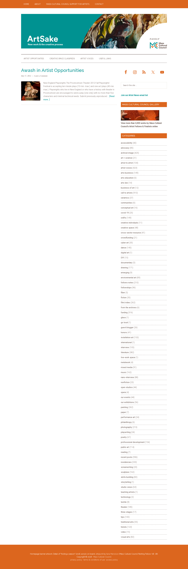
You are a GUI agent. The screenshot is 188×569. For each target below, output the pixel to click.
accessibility (126, 143)
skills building (127, 477)
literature (125, 352)
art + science (126, 158)
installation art (127, 337)
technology (126, 497)
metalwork (125, 362)
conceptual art (127, 208)
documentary (126, 262)
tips (122, 517)
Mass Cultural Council (102, 557)
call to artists (126, 193)
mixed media (126, 367)
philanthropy (126, 422)
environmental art (128, 277)
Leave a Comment (40, 76)
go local (124, 322)
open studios (127, 387)
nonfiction (125, 382)
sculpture (125, 472)
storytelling (126, 482)
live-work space (128, 357)
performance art (128, 417)
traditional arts (127, 522)
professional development (133, 442)
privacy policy (76, 560)
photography (126, 427)
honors (124, 332)
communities (126, 203)
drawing (124, 267)
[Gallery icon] (140, 120)
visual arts (125, 537)
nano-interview (127, 377)
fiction (123, 297)
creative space (127, 228)
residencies (126, 462)
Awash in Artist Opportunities (52, 70)
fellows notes (127, 282)
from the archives (128, 307)
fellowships (126, 287)
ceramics (125, 198)
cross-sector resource (131, 232)
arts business (127, 173)
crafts (123, 218)
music (123, 372)
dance (123, 247)
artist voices (126, 168)
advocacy (125, 148)
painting (124, 407)
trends (124, 527)
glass (123, 317)
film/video (125, 302)
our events (125, 397)
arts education (127, 178)
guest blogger (127, 327)
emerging (125, 272)
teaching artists (128, 492)
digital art (125, 252)
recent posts (126, 457)
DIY (122, 257)
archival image (127, 153)
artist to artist (127, 163)
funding (124, 312)
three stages (126, 512)
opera (123, 392)
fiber (123, 292)
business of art (127, 188)
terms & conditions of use (94, 560)
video (123, 532)
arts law (124, 183)
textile (123, 502)
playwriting (126, 432)
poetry (124, 437)
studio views (126, 487)
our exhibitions (127, 402)
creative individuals (129, 223)
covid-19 (125, 213)
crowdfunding (127, 237)
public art (125, 447)
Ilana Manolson (112, 554)
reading (124, 452)
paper (123, 412)
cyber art (125, 242)
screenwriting (127, 467)
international (126, 342)
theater (124, 507)
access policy (112, 560)
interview (125, 347)
